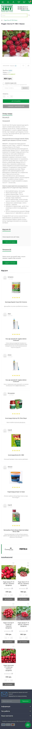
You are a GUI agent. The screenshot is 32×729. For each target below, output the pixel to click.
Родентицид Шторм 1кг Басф (16, 492)
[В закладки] (13, 563)
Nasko (10, 70)
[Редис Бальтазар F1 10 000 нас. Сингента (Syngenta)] (8, 656)
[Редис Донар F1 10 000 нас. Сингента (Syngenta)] (23, 613)
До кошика (16, 101)
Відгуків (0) (5, 117)
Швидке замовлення (16, 106)
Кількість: (5, 94)
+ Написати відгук (9, 242)
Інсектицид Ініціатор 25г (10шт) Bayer (16, 418)
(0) (15, 65)
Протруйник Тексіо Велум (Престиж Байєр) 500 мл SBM (16, 530)
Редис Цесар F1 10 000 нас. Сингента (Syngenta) (8, 583)
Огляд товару (7, 114)
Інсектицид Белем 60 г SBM (16, 455)
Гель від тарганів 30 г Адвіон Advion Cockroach (16, 339)
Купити (25, 88)
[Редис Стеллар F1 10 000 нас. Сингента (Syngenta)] (8, 613)
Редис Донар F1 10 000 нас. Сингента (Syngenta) (23, 624)
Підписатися (25, 701)
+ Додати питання (9, 263)
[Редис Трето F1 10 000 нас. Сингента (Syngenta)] (23, 572)
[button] (13, 2)
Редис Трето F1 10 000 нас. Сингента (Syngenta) (23, 583)
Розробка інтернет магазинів (9, 721)
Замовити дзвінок (25, 10)
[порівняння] (13, 566)
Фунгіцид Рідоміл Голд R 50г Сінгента (16, 302)
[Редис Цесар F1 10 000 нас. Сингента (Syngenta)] (8, 572)
